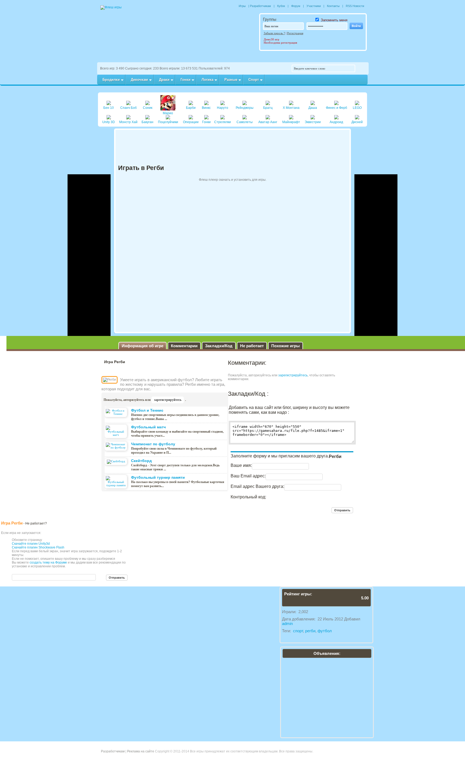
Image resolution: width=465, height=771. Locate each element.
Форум (295, 6)
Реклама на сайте (140, 751)
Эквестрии (313, 122)
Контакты (333, 6)
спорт (298, 630)
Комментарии (184, 345)
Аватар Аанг (267, 122)
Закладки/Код (218, 345)
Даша (312, 108)
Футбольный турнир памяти (158, 477)
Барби (191, 108)
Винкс (206, 108)
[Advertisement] (89, 255)
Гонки (206, 122)
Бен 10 (108, 108)
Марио (168, 113)
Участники (314, 6)
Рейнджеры (244, 108)
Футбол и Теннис (147, 410)
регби (310, 630)
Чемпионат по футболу (153, 444)
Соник (147, 108)
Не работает (252, 345)
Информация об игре (142, 345)
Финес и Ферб (336, 108)
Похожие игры (285, 345)
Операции (191, 122)
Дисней (357, 122)
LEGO (357, 108)
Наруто (222, 108)
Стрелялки (222, 122)
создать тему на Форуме (48, 562)
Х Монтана (291, 108)
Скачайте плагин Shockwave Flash (38, 547)
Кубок (281, 6)
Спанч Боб (128, 108)
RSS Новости (355, 6)
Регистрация (295, 33)
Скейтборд (141, 461)
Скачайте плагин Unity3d (31, 544)
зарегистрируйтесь (167, 400)
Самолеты (245, 122)
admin (287, 623)
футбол (325, 630)
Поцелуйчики (168, 122)
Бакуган (147, 122)
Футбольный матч (148, 427)
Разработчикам (260, 6)
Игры (242, 6)
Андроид (336, 122)
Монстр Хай (128, 122)
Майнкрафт (291, 122)
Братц (268, 108)
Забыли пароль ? (274, 33)
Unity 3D (108, 122)
